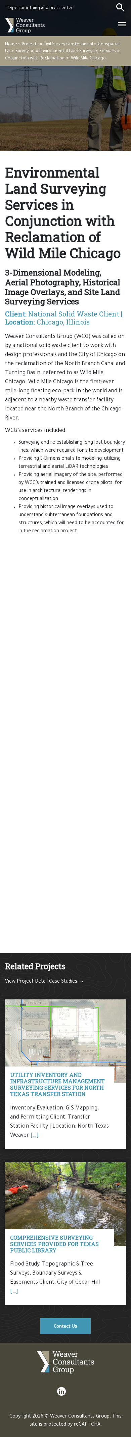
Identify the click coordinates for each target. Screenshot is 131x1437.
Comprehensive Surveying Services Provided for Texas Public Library (54, 1244)
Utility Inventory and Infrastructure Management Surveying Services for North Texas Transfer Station (57, 1084)
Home (11, 44)
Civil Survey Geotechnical (68, 44)
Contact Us (65, 1326)
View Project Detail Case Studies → (44, 982)
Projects (30, 44)
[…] (35, 1136)
